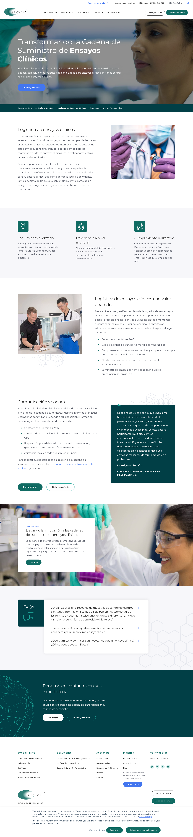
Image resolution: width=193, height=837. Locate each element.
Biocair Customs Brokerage (29, 777)
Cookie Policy (145, 816)
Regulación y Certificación (107, 768)
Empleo (99, 777)
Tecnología (112, 12)
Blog (125, 768)
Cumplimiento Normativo (28, 773)
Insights (96, 12)
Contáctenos (30, 487)
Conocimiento (48, 12)
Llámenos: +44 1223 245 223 (151, 3)
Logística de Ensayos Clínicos (68, 763)
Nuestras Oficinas (103, 763)
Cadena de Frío (24, 763)
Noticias (99, 773)
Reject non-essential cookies (143, 830)
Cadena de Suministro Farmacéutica (71, 768)
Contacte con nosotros (124, 3)
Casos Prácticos (129, 763)
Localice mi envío (177, 12)
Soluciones (66, 12)
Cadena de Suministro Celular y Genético (73, 758)
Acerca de (82, 12)
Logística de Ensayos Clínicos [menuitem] (72, 108)
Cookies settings (97, 830)
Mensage (53, 717)
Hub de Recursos (130, 758)
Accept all (114, 830)
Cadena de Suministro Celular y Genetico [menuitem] (36, 108)
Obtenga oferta (155, 13)
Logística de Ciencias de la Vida (30, 758)
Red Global (22, 768)
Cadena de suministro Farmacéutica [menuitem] (106, 108)
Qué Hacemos (102, 758)
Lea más (34, 562)
